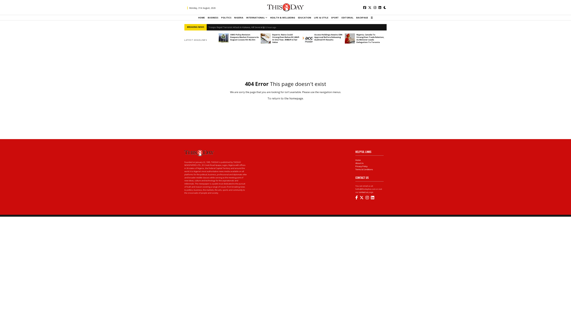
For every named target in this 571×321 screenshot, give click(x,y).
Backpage (362, 17)
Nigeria (238, 17)
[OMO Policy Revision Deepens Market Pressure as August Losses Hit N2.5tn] (224, 37)
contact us (363, 192)
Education (304, 17)
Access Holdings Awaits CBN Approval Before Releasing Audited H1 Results (328, 37)
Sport (335, 17)
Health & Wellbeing (282, 17)
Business (213, 17)
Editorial (347, 17)
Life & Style (321, 17)
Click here (285, 105)
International (255, 17)
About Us (359, 163)
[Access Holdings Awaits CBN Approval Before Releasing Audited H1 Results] (308, 38)
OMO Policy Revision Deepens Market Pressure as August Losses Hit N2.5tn (244, 37)
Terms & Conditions (364, 169)
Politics (226, 17)
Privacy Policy (361, 166)
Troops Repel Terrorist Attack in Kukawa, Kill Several (235, 27)
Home (201, 17)
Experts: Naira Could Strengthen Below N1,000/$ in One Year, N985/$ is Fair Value (285, 38)
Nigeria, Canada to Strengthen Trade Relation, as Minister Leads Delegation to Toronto (370, 38)
